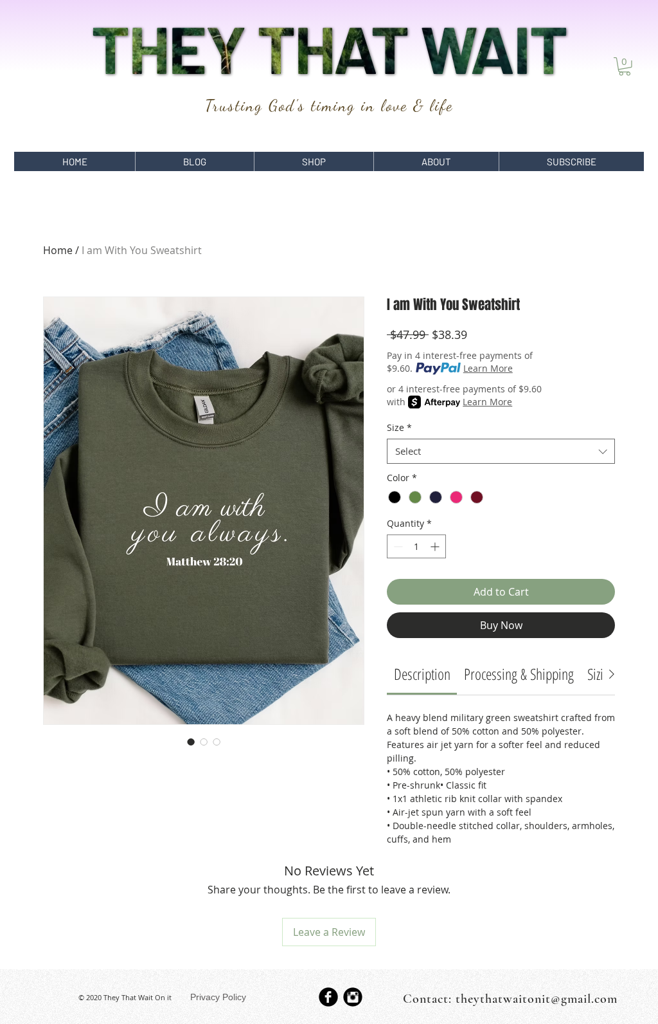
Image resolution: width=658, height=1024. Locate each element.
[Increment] (436, 546)
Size (399, 427)
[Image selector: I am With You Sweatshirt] (190, 741)
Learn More (488, 368)
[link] (422, 673)
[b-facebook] (328, 997)
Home (58, 250)
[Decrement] (397, 546)
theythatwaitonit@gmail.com (537, 999)
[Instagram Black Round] (352, 997)
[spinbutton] (416, 546)
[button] (625, 66)
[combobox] (501, 451)
